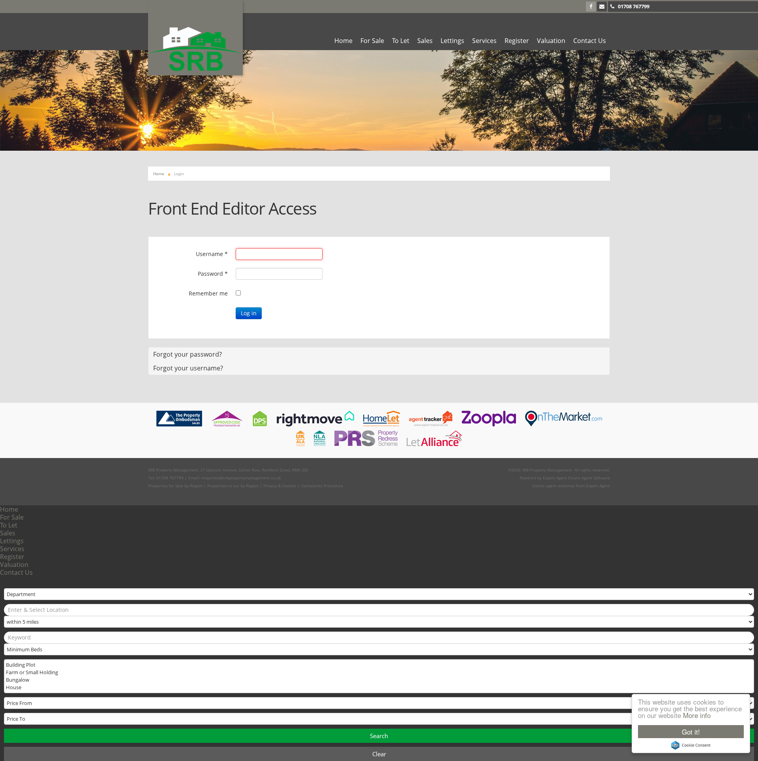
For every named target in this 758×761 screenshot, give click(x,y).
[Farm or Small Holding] (378, 672)
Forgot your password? (187, 354)
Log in (249, 313)
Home (343, 41)
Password (213, 273)
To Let (400, 41)
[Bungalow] (378, 680)
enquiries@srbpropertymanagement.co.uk (241, 478)
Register (517, 41)
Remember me (208, 293)
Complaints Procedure (322, 485)
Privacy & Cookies (279, 485)
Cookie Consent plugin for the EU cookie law (691, 745)
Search (379, 736)
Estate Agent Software (589, 478)
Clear (379, 754)
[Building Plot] (378, 665)
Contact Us (589, 41)
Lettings (452, 41)
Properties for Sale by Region (175, 485)
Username (212, 254)
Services (484, 41)
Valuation (551, 41)
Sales (425, 41)
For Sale (372, 41)
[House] (378, 687)
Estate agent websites (554, 485)
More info (697, 715)
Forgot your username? (188, 368)
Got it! (691, 732)
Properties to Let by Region (233, 485)
